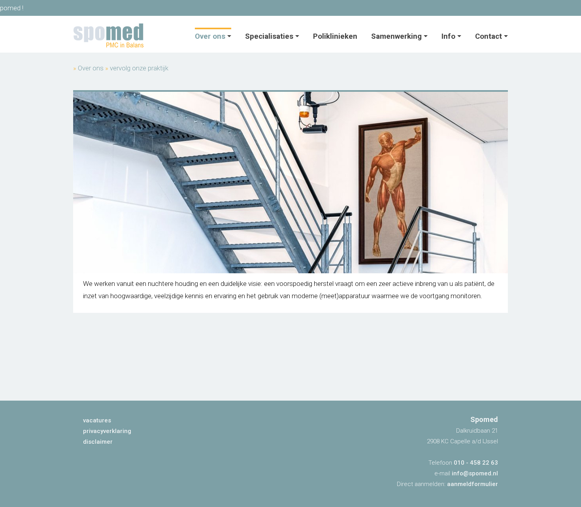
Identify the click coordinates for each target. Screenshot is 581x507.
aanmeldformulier (472, 484)
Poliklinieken (335, 36)
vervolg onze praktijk (139, 68)
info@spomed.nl (475, 473)
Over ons (210, 36)
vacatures (97, 420)
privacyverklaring (107, 431)
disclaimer (98, 441)
